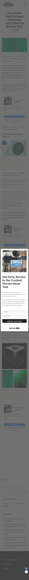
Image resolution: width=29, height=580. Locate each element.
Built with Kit (14, 328)
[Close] (26, 251)
